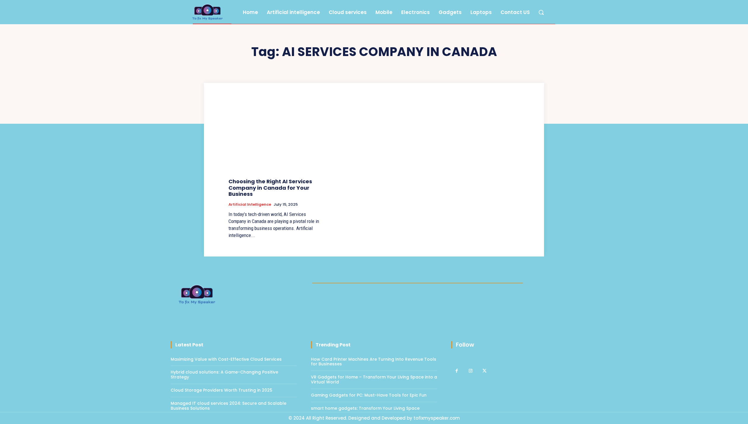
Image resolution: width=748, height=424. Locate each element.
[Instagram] (470, 371)
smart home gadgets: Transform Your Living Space (365, 408)
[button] (541, 12)
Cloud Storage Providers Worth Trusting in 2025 (221, 390)
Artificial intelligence (249, 204)
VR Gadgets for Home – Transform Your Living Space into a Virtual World (374, 379)
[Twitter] (484, 371)
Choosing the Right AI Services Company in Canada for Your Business (270, 188)
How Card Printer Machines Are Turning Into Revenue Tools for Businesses (373, 361)
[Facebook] (456, 371)
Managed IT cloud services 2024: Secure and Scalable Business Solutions (228, 405)
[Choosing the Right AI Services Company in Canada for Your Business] (274, 139)
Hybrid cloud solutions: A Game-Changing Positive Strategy (224, 374)
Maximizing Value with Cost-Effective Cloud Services (226, 359)
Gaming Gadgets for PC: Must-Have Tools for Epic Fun (369, 395)
